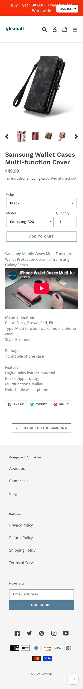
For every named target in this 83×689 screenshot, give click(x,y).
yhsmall (47, 674)
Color (10, 194)
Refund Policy (21, 537)
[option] (21, 136)
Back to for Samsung (45, 428)
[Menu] (75, 29)
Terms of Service (23, 562)
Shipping (33, 178)
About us (17, 468)
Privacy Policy (21, 525)
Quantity (62, 213)
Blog (13, 493)
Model (11, 213)
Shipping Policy (22, 550)
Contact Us (18, 480)
